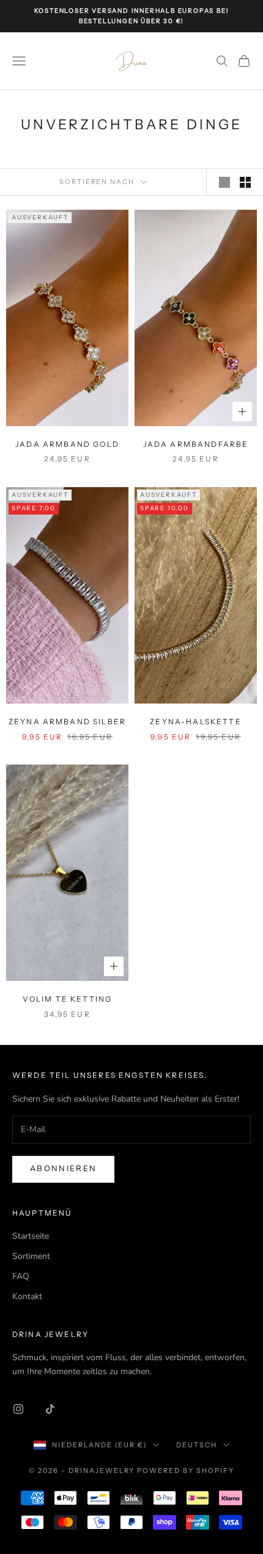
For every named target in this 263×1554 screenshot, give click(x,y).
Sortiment (31, 1256)
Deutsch (196, 1445)
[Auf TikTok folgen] (50, 1409)
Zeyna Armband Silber (67, 721)
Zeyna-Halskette (195, 721)
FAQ (20, 1276)
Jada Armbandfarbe (196, 444)
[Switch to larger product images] (224, 182)
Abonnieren (63, 1168)
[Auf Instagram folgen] (18, 1409)
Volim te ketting (68, 998)
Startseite (30, 1236)
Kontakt (27, 1296)
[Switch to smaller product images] (245, 182)
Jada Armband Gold (67, 444)
